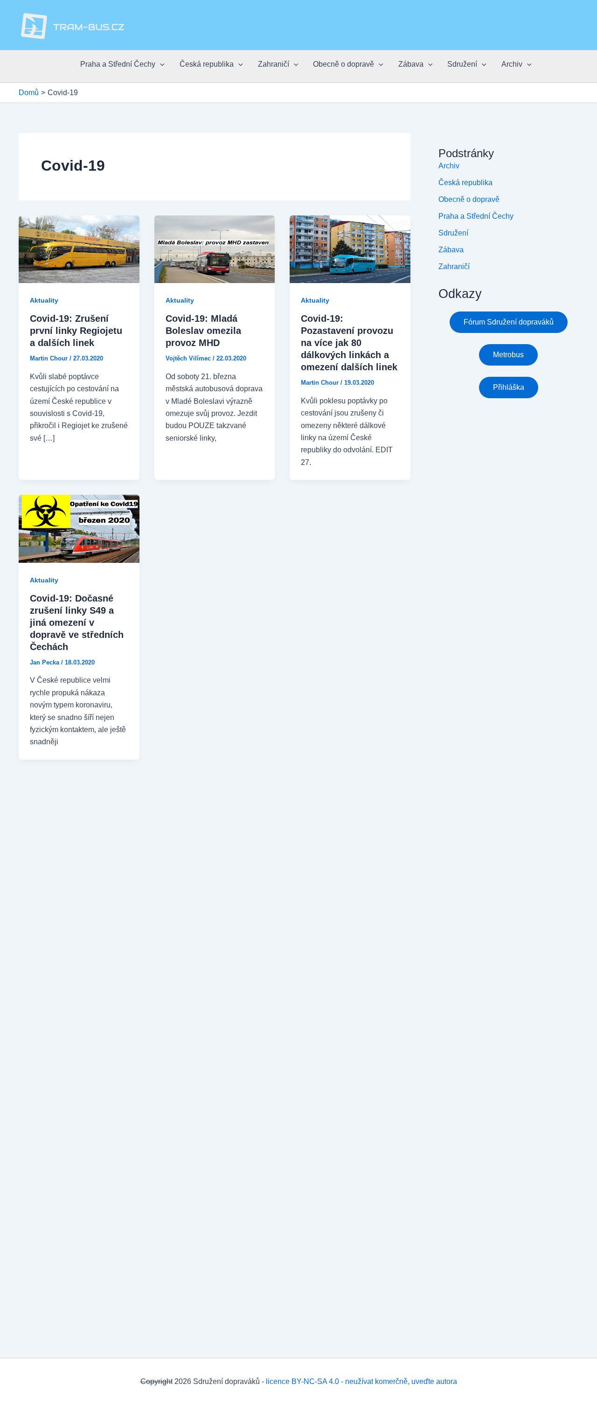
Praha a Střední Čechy (117, 64)
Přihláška (508, 387)
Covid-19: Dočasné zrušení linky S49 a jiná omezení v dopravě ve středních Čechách (77, 622)
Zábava (410, 64)
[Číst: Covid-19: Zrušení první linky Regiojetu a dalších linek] (79, 249)
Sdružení (462, 64)
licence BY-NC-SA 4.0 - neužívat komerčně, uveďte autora (361, 1381)
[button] (160, 64)
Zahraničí (273, 64)
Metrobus (508, 355)
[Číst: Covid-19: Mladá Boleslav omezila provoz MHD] (214, 249)
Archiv (511, 64)
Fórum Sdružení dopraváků (509, 322)
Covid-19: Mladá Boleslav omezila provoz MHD (203, 330)
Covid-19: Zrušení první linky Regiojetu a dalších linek (76, 330)
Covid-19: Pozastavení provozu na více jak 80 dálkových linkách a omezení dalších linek (349, 342)
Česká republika (207, 64)
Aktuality (44, 300)
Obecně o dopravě (343, 64)
